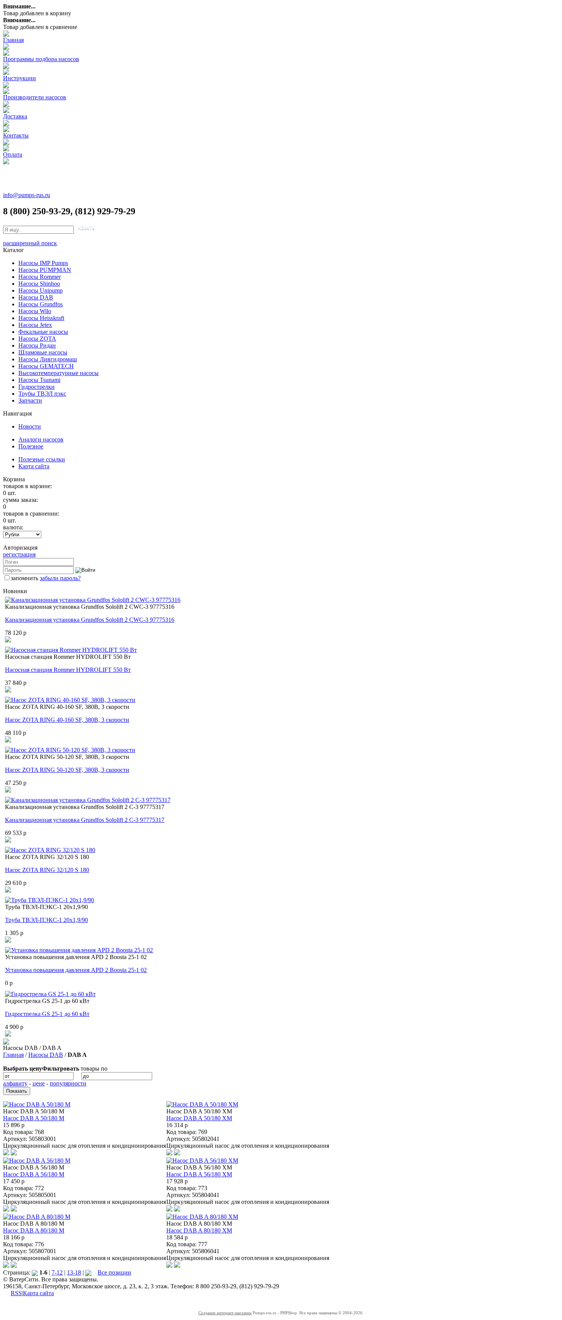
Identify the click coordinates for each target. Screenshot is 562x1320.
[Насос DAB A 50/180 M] (36, 1104)
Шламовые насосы (42, 352)
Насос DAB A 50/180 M (33, 1118)
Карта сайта (33, 466)
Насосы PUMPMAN (44, 270)
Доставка (15, 116)
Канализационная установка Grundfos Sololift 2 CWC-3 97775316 (89, 619)
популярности (68, 1083)
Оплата (12, 154)
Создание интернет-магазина (225, 1312)
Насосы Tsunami (39, 380)
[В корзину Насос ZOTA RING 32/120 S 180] (8, 890)
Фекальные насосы (43, 331)
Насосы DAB (35, 297)
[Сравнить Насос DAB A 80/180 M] (6, 1265)
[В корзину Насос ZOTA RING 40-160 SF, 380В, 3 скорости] (8, 740)
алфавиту (15, 1083)
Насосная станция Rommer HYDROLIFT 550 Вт (68, 669)
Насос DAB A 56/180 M (33, 1174)
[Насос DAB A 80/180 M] (36, 1216)
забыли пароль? (60, 578)
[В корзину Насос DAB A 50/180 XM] (177, 1153)
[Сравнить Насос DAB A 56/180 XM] (169, 1209)
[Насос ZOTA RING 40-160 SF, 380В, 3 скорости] (70, 700)
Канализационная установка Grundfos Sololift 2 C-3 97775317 (84, 820)
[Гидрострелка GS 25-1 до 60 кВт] (50, 994)
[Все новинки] (6, 1042)
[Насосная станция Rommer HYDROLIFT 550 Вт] (71, 650)
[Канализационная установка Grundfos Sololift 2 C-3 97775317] (88, 800)
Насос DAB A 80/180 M (33, 1230)
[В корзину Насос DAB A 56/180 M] (14, 1209)
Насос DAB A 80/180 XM (199, 1230)
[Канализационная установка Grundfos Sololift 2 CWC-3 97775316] (92, 600)
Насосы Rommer (39, 276)
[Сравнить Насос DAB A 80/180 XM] (169, 1265)
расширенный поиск (30, 243)
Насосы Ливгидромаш (47, 359)
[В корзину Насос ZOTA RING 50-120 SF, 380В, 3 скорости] (8, 790)
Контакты (16, 135)
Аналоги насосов (40, 439)
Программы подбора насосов (41, 59)
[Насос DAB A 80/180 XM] (202, 1216)
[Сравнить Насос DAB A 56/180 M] (6, 1209)
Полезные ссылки (41, 459)
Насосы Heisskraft (41, 318)
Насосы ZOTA (37, 338)
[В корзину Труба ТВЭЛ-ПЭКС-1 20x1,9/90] (8, 940)
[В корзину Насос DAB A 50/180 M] (14, 1153)
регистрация (19, 554)
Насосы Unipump (40, 290)
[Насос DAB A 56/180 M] (36, 1160)
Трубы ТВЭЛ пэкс (42, 393)
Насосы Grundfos (40, 304)
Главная (13, 40)
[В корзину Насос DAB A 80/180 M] (14, 1265)
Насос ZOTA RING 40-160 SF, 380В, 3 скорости (67, 720)
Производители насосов (34, 97)
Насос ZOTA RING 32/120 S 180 (47, 870)
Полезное (30, 446)
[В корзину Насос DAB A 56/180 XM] (177, 1209)
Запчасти (30, 400)
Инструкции (19, 78)
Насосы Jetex (35, 325)
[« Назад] (35, 1272)
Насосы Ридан (37, 345)
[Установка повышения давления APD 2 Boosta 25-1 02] (79, 950)
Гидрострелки (36, 386)
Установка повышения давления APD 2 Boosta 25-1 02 (76, 970)
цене (38, 1083)
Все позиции (114, 1272)
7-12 (57, 1272)
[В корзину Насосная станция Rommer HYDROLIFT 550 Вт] (8, 690)
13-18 (74, 1272)
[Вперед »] (88, 1272)
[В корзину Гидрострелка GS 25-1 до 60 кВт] (8, 1034)
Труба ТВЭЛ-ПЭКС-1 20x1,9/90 (46, 920)
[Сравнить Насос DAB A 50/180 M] (6, 1153)
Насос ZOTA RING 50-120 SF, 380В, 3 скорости (67, 770)
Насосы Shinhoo (39, 283)
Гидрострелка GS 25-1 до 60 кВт (47, 1014)
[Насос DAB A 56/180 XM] (202, 1160)
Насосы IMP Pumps (43, 263)
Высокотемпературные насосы (58, 373)
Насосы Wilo (34, 311)
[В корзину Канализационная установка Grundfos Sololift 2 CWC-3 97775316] (8, 640)
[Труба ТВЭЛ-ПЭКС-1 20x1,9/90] (49, 900)
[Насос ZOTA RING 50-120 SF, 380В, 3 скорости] (70, 750)
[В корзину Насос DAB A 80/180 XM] (177, 1265)
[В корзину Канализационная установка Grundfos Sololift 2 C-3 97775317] (8, 840)
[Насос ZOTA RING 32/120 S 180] (50, 850)
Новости (29, 426)
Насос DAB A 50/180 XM (199, 1118)
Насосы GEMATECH (46, 366)
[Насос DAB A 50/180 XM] (202, 1104)
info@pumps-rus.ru (26, 195)
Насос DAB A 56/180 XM (199, 1174)
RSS (16, 1293)
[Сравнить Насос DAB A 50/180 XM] (169, 1153)
